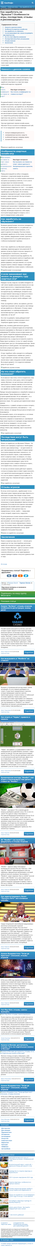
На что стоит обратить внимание (15, 37)
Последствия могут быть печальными (17, 39)
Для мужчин (5, 1128)
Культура (4, 1144)
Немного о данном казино (13, 27)
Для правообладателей (20, 1226)
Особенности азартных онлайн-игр (16, 29)
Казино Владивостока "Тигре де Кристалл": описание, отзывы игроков (15, 955)
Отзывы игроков (10, 41)
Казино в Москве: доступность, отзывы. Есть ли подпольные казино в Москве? (17, 1047)
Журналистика (6, 1132)
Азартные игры (5, 653)
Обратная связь (6, 1224)
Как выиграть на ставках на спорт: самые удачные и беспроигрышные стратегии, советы (23, 165)
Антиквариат (6, 1136)
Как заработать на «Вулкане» (14, 31)
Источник (4, 564)
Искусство (4, 1138)
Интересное (5, 1134)
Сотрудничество (18, 1223)
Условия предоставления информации (13, 1243)
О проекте (4, 1223)
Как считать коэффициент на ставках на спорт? (21, 93)
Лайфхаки (4, 1146)
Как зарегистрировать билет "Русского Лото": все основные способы (14, 898)
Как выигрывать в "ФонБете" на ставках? (15, 659)
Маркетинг (5, 1142)
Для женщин (5, 1130)
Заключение (9, 43)
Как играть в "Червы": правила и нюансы (15, 718)
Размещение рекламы (20, 1224)
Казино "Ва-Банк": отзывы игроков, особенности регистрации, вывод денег (16, 608)
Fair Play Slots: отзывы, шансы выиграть (14, 1011)
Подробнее (29, 652)
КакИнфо (8, 3)
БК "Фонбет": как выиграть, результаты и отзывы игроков (14, 841)
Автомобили (5, 1149)
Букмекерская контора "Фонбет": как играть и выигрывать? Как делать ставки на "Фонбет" (17, 779)
